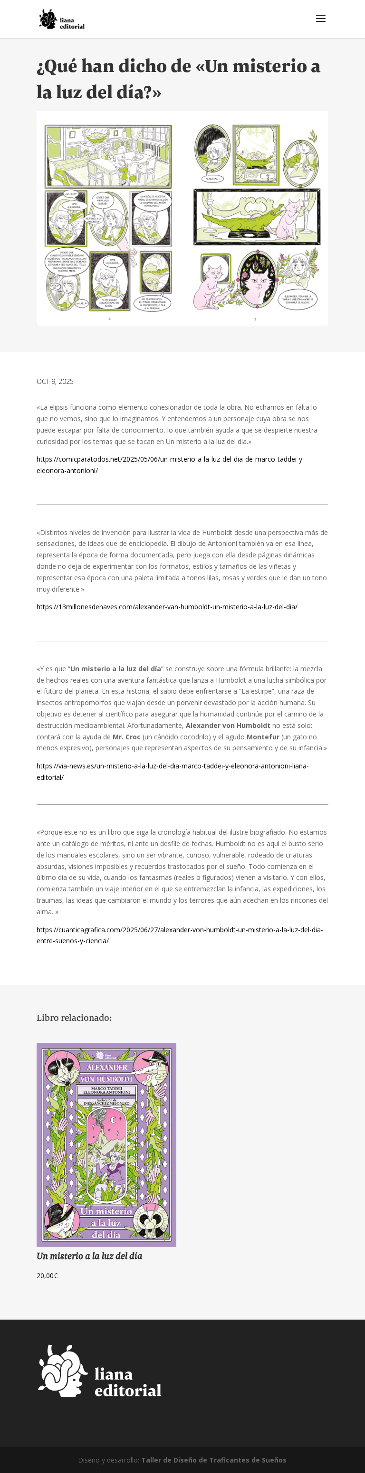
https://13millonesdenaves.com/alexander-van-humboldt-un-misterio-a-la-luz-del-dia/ (167, 606)
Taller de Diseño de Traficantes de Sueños (214, 1459)
